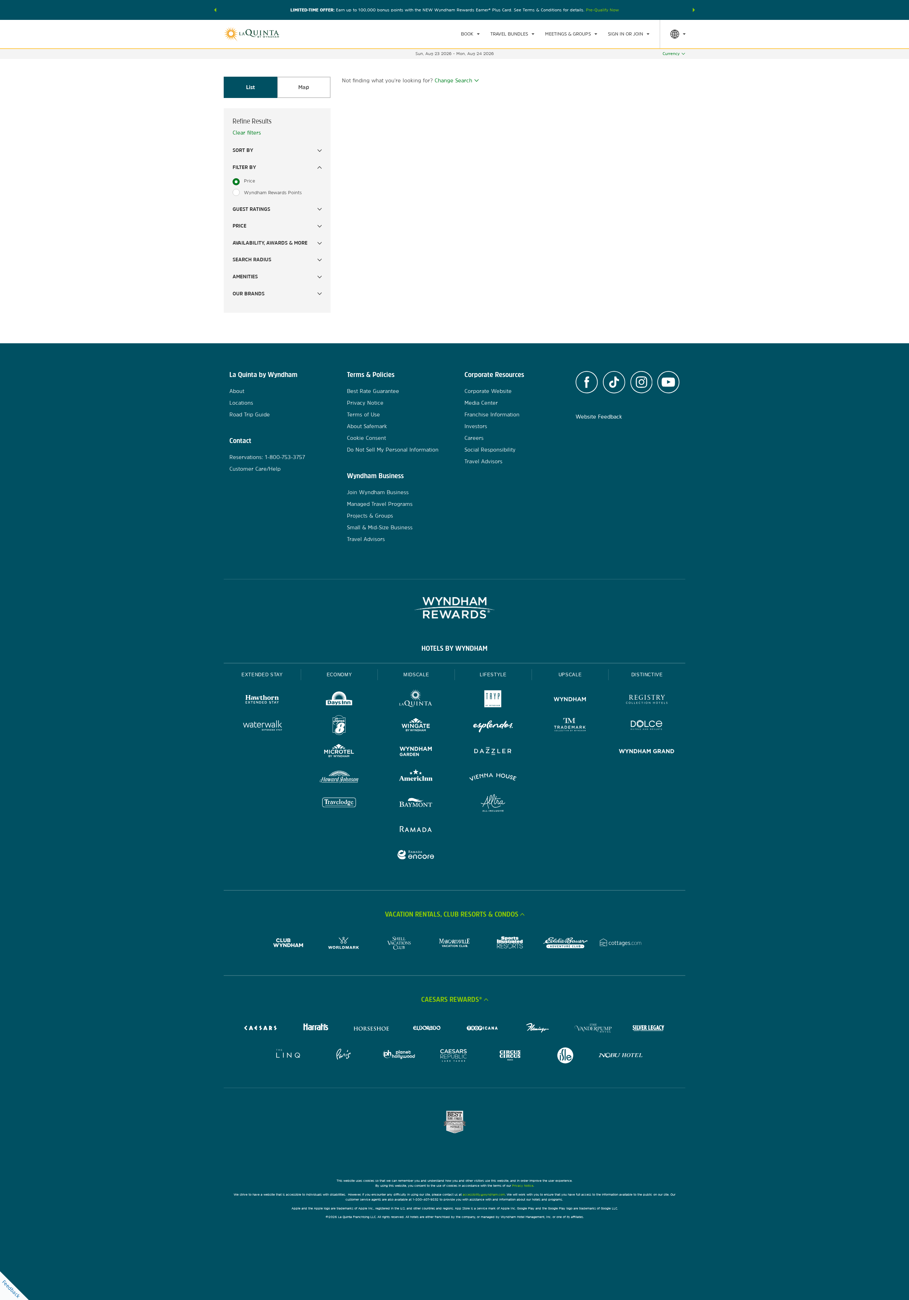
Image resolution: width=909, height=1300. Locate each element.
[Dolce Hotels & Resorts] (647, 726)
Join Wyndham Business (378, 492)
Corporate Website (488, 391)
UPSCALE (570, 674)
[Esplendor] (493, 726)
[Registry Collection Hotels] (647, 700)
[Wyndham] (570, 700)
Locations (241, 402)
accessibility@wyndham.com (484, 1194)
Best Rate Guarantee (373, 391)
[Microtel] (339, 752)
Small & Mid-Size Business (380, 527)
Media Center (481, 402)
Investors (475, 426)
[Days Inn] (339, 700)
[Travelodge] (339, 803)
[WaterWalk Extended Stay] (262, 726)
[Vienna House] (493, 778)
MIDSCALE (416, 674)
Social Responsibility (490, 449)
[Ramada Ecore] (416, 855)
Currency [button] (671, 53)
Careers (474, 438)
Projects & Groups (370, 515)
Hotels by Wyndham (454, 648)
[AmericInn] (416, 778)
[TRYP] (493, 700)
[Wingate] (416, 726)
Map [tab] (303, 87)
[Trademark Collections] (570, 726)
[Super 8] (339, 726)
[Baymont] (416, 803)
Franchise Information (491, 414)
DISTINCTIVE (647, 674)
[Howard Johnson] (339, 778)
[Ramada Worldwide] (416, 829)
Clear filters (247, 132)
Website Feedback (599, 416)
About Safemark (367, 426)
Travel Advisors (366, 539)
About (236, 391)
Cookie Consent (366, 438)
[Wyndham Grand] (647, 752)
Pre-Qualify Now (602, 10)
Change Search (453, 80)
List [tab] (250, 87)
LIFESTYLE (493, 674)
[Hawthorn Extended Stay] (262, 700)
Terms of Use (363, 414)
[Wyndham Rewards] (454, 607)
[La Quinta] (416, 700)
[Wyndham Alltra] (493, 803)
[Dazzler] (493, 752)
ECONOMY (339, 674)
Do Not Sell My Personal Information (393, 449)
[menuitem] (470, 34)
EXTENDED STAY (262, 674)
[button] (215, 10)
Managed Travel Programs (380, 504)
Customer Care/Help (255, 468)
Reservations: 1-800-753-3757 (267, 457)
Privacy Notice (365, 402)
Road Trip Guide (249, 414)
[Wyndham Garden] (416, 752)
